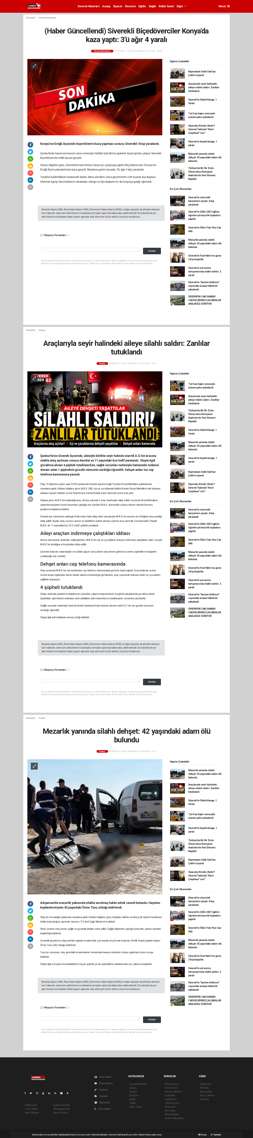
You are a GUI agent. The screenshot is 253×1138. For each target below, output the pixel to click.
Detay (203, 1134)
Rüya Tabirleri (207, 1095)
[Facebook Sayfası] (26, 1093)
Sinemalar (170, 1106)
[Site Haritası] (62, 1093)
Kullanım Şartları (61, 1105)
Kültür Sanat (166, 6)
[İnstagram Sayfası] (38, 1093)
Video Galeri (106, 1083)
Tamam (217, 1134)
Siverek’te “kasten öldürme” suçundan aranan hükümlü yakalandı (204, 286)
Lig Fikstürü (171, 1099)
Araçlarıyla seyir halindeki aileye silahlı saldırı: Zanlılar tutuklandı (203, 87)
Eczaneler (170, 1095)
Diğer (180, 6)
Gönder (152, 251)
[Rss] (56, 1093)
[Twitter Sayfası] (32, 1093)
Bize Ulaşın (104, 1108)
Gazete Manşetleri (174, 1118)
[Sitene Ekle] (69, 1093)
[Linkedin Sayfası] (50, 1093)
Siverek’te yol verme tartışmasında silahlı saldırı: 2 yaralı (204, 272)
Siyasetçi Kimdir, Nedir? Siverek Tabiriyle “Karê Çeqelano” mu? (201, 129)
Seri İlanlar (170, 1110)
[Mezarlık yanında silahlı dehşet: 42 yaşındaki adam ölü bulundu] (94, 826)
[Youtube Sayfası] (44, 1093)
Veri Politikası (32, 1112)
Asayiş (106, 6)
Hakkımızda (31, 1105)
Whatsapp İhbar (61, 1108)
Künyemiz (104, 1102)
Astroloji (204, 1099)
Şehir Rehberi (172, 1114)
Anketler (204, 1087)
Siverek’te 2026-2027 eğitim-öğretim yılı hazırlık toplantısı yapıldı (204, 215)
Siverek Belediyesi (47, 17)
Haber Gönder (60, 1112)
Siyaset (117, 6)
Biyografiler (206, 1091)
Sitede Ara (205, 1084)
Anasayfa (31, 17)
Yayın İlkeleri (31, 1108)
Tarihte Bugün (172, 1103)
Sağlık (152, 6)
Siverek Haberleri (88, 6)
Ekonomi (130, 6)
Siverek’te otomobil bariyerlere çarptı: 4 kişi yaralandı (201, 201)
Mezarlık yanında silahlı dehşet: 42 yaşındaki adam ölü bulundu (205, 157)
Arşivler (103, 1096)
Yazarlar (103, 1089)
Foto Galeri (105, 1077)
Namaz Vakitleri (173, 1091)
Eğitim (142, 6)
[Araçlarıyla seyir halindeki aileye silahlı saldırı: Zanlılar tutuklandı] (94, 409)
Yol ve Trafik (171, 1087)
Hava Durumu (172, 1084)
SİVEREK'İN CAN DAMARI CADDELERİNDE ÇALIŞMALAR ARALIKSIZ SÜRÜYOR (204, 300)
